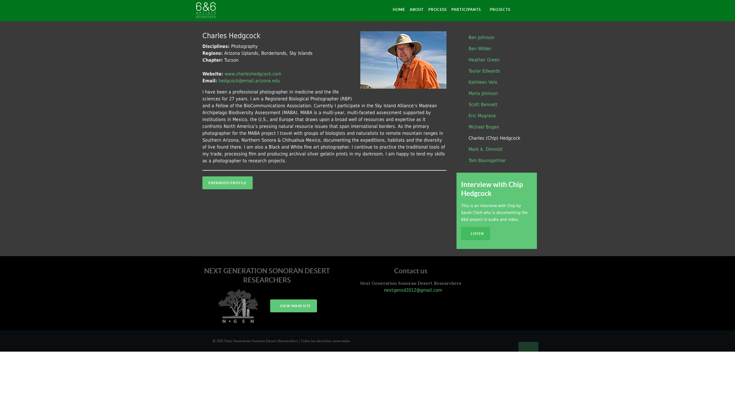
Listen (477, 233)
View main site (295, 306)
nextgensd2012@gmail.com (412, 290)
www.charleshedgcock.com (253, 74)
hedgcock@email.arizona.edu (249, 80)
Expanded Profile (227, 183)
